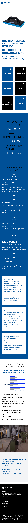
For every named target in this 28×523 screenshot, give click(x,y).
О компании (4, 506)
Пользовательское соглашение (19, 516)
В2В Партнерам (5, 503)
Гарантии (4, 504)
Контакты (4, 508)
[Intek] (5, 3)
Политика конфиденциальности (7, 516)
